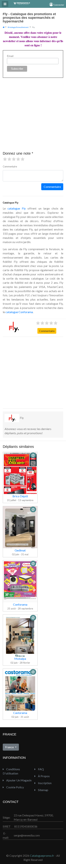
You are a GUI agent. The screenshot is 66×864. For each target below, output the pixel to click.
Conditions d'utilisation (11, 771)
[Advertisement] (33, 372)
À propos (43, 776)
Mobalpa (20, 658)
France (9, 747)
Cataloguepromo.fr (42, 855)
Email (10, 56)
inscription (44, 783)
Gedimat (20, 550)
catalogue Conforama (19, 312)
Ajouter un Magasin (19, 780)
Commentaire (47, 330)
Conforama (20, 604)
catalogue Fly (17, 208)
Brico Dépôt (20, 496)
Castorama (20, 712)
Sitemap (42, 790)
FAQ (40, 769)
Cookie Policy (15, 787)
